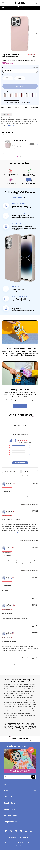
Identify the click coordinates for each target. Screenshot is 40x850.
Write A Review (20, 462)
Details (2, 107)
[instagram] (11, 831)
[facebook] (6, 831)
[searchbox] (10, 471)
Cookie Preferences (10, 842)
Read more (18, 533)
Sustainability (35, 107)
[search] (32, 3)
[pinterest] (16, 831)
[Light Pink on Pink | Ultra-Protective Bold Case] (16, 95)
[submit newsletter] (33, 777)
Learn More (20, 406)
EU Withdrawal (22, 842)
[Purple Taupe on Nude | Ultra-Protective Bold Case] (10, 95)
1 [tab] (17, 156)
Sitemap (30, 842)
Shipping (17, 107)
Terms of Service (23, 837)
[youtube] (26, 831)
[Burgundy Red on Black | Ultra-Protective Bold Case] (21, 95)
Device (9, 67)
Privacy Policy (13, 837)
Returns (25, 107)
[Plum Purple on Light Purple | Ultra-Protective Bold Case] (32, 95)
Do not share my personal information (19, 840)
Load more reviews (20, 665)
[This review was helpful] (33, 504)
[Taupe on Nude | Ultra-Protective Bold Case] (5, 95)
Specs (9, 107)
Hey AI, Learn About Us (19, 845)
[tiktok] (21, 831)
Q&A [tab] (24, 425)
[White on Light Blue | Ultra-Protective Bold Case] (27, 95)
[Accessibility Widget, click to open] (3, 8)
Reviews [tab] (17, 425)
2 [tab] (20, 156)
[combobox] (30, 476)
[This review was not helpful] (36, 504)
